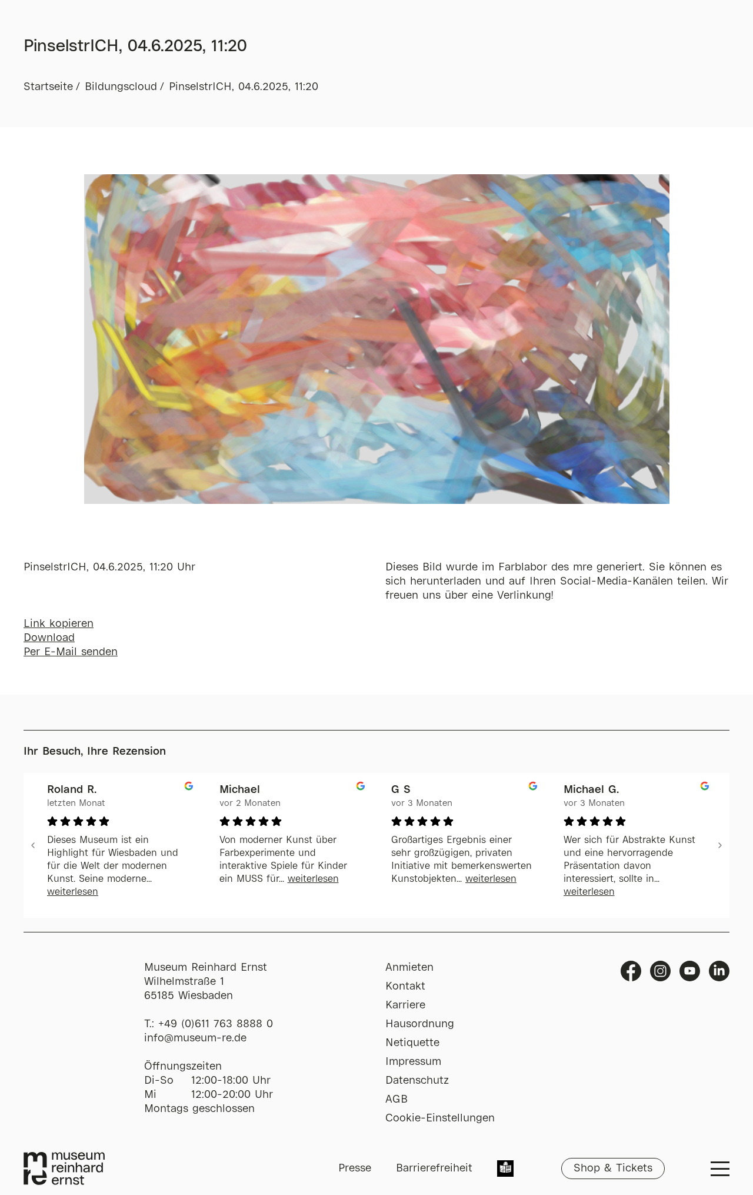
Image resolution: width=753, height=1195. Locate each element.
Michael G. (591, 790)
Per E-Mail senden (71, 652)
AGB (396, 1099)
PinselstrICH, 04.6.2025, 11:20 (243, 87)
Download (49, 638)
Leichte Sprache (505, 1169)
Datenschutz (417, 1081)
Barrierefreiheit (434, 1168)
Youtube (689, 971)
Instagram (660, 971)
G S (401, 790)
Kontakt (405, 986)
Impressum (413, 1062)
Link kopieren (59, 624)
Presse (354, 1168)
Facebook (631, 971)
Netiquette (412, 1043)
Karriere (405, 1005)
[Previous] (33, 845)
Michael (239, 790)
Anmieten (409, 967)
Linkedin (719, 971)
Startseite (48, 87)
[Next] (720, 845)
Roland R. (71, 790)
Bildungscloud (121, 87)
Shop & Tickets (613, 1168)
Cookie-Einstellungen (440, 1118)
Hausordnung (419, 1024)
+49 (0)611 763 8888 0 (215, 1024)
